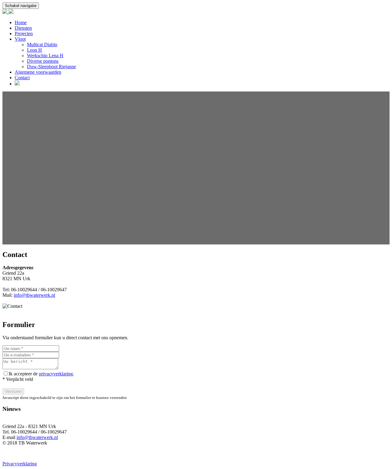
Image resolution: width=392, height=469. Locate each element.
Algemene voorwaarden (38, 72)
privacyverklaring (56, 373)
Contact (22, 77)
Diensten (23, 28)
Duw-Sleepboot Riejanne (51, 66)
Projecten (24, 33)
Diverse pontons (42, 61)
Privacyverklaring (19, 463)
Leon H (34, 50)
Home (21, 22)
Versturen (13, 391)
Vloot (20, 39)
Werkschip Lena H (45, 55)
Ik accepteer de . (41, 373)
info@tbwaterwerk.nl (34, 295)
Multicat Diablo (42, 44)
